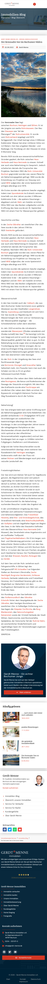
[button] (5, 829)
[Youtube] (15, 952)
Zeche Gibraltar (14, 224)
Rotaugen (33, 556)
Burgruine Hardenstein (21, 575)
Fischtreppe (31, 387)
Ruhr (10, 359)
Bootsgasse (10, 381)
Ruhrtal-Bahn (39, 621)
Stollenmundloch (12, 597)
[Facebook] (4, 952)
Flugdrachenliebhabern (15, 538)
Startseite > (6, 17)
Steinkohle (10, 230)
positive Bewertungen (30, 727)
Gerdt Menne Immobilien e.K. (27, 975)
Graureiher (31, 365)
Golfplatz (8, 523)
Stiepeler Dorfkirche (23, 609)
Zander (7, 559)
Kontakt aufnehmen (10, 788)
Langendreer (34, 309)
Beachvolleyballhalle (35, 520)
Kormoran (9, 365)
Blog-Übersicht (18, 17)
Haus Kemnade (20, 162)
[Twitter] (10, 952)
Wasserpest (17, 331)
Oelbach (31, 303)
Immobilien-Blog (23, 838)
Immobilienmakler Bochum (8, 838)
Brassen (16, 556)
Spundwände (17, 193)
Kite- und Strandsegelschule (26, 517)
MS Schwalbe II (21, 569)
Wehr (19, 202)
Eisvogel (18, 365)
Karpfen (24, 556)
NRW (8, 183)
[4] (24, 333)
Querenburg (13, 312)
